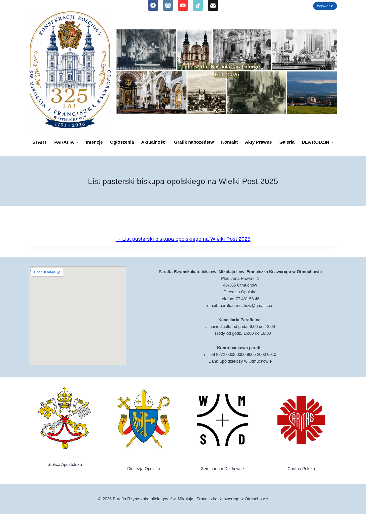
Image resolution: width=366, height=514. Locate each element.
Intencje (94, 142)
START (39, 142)
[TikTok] (198, 5)
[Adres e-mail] (213, 5)
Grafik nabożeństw (194, 142)
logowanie (325, 6)
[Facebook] (153, 5)
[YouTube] (183, 5)
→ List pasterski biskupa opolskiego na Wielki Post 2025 (183, 239)
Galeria (287, 142)
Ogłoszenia (122, 142)
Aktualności (154, 142)
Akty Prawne (258, 142)
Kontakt (229, 142)
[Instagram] (168, 5)
